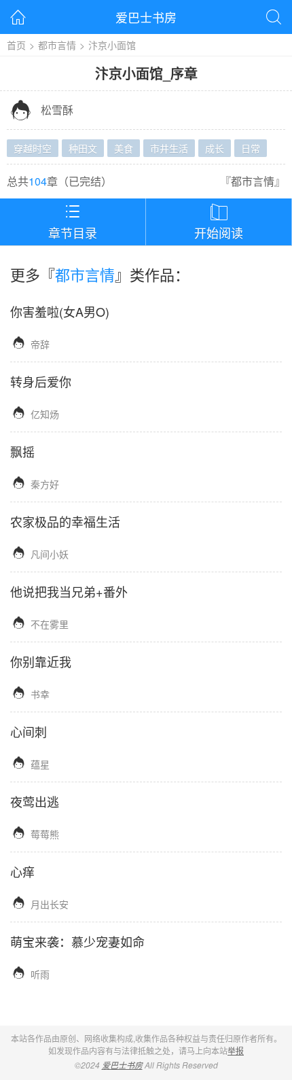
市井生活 (169, 148)
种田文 (83, 148)
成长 (214, 148)
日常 (250, 148)
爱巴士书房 (146, 17)
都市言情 (57, 45)
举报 (235, 1050)
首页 (16, 45)
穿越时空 (33, 148)
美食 (123, 148)
